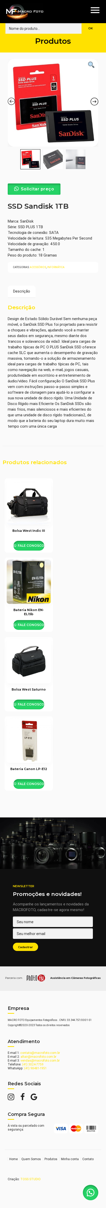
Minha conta (70, 1159)
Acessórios (38, 267)
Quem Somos (31, 1159)
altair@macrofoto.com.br (38, 1057)
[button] (90, 1192)
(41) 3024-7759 (32, 1064)
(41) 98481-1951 (35, 1068)
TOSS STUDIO (30, 1179)
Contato (88, 1159)
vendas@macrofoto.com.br (40, 1060)
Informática (56, 267)
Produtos (51, 1159)
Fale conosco (30, 546)
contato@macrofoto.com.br (40, 1053)
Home (13, 1159)
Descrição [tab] (21, 291)
